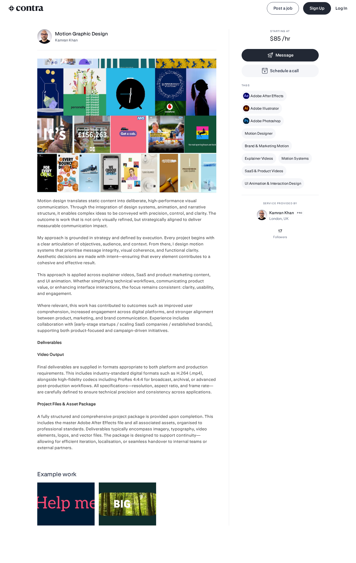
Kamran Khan (66, 40)
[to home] (26, 8)
